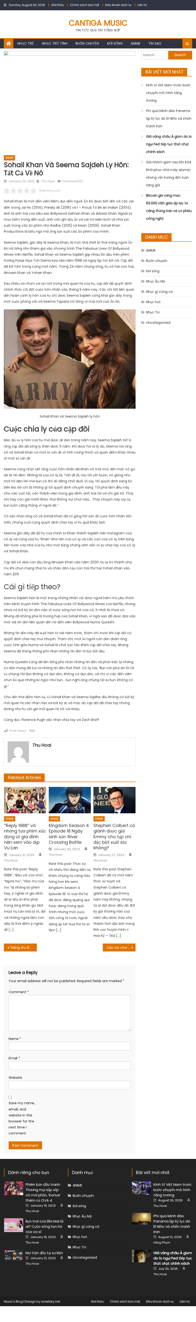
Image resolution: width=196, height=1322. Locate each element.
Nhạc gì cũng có (159, 291)
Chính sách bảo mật (84, 5)
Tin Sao (154, 43)
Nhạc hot (153, 302)
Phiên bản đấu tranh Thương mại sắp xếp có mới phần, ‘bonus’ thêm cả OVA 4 (43, 1192)
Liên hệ (142, 5)
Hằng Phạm (161, 1242)
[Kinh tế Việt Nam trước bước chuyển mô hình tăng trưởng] (141, 1188)
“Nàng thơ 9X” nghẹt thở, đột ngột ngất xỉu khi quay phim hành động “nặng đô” (23, 947)
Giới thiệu (57, 5)
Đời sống (115, 43)
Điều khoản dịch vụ (118, 5)
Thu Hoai (47, 181)
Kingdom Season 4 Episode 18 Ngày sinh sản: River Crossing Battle (69, 834)
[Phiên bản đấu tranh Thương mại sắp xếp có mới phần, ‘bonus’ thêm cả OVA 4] (13, 1188)
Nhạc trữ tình (54, 43)
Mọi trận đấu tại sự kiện (44, 1252)
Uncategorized (158, 322)
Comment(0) (72, 181)
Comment (19, 992)
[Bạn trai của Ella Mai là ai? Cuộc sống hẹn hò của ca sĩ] (13, 1225)
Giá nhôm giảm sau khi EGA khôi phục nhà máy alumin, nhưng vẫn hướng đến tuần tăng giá (168, 174)
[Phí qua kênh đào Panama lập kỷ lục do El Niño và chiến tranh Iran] (141, 1219)
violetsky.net (50, 1301)
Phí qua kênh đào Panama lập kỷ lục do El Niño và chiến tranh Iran (168, 118)
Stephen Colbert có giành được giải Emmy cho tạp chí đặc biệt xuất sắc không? (114, 837)
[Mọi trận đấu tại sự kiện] (13, 1255)
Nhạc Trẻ (25, 43)
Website (15, 1077)
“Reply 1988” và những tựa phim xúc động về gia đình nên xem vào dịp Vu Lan (25, 837)
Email (14, 1058)
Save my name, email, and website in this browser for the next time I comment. (22, 1118)
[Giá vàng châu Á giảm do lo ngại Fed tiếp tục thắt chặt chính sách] (141, 1256)
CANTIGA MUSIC (98, 23)
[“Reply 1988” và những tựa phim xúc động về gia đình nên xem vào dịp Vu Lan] (25, 800)
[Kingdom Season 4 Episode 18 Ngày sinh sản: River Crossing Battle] (70, 800)
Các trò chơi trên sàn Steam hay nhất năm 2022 (121, 947)
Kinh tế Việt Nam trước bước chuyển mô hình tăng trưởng (168, 93)
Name (15, 1038)
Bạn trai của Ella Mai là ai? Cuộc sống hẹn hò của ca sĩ (44, 1226)
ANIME (135, 43)
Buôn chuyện (87, 43)
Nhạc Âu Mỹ (155, 281)
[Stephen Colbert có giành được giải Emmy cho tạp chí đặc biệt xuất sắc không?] (114, 800)
